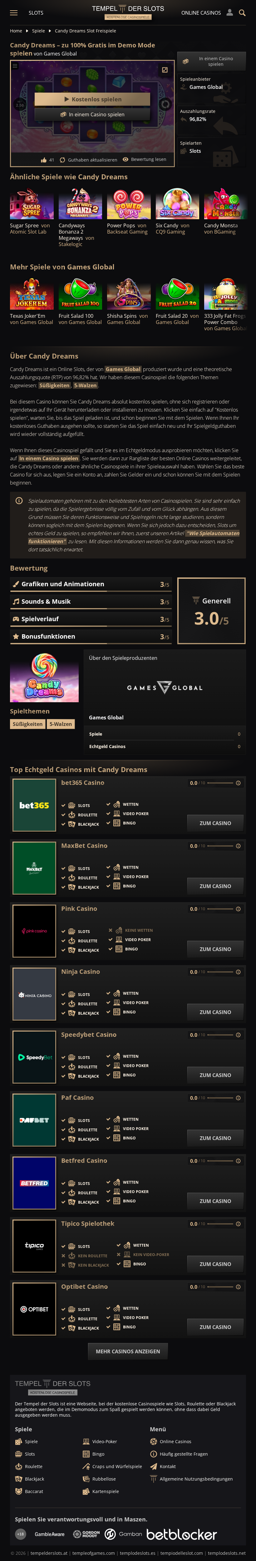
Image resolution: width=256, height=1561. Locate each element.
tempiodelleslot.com (181, 1553)
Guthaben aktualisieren (92, 160)
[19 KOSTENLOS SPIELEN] (32, 293)
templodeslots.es (137, 1553)
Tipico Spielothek (87, 1224)
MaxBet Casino (84, 846)
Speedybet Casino (88, 1035)
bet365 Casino (82, 783)
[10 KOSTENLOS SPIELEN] (177, 203)
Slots (36, 12)
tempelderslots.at (49, 1553)
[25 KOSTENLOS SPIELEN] (80, 203)
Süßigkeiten (55, 385)
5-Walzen (85, 385)
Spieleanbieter (195, 79)
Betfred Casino (84, 1161)
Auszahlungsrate (197, 111)
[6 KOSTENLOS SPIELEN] (32, 203)
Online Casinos (201, 12)
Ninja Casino (80, 972)
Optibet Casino (84, 1287)
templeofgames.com (93, 1553)
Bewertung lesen (148, 159)
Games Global (123, 369)
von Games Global (55, 53)
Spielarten (191, 143)
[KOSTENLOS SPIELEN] (129, 203)
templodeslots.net (227, 1553)
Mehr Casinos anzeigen (128, 1351)
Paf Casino (77, 1098)
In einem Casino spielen (216, 61)
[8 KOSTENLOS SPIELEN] (226, 293)
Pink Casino (79, 909)
